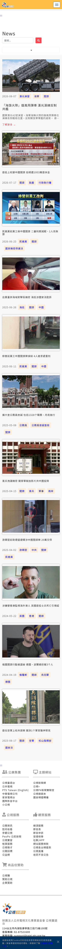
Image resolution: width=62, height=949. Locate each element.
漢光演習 (24, 96)
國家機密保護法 (14, 248)
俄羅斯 (23, 675)
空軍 (31, 740)
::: (1, 15)
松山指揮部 (45, 740)
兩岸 (50, 491)
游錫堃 (23, 550)
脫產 (31, 182)
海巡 (22, 307)
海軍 (36, 96)
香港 (31, 616)
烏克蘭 (45, 675)
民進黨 (23, 241)
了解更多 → (9, 124)
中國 (41, 307)
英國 (22, 616)
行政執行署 (45, 182)
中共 (34, 550)
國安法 (9, 747)
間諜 (46, 96)
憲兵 (31, 491)
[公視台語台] (31, 4)
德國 (7, 681)
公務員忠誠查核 (41, 425)
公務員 (23, 425)
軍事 (41, 491)
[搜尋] (39, 40)
